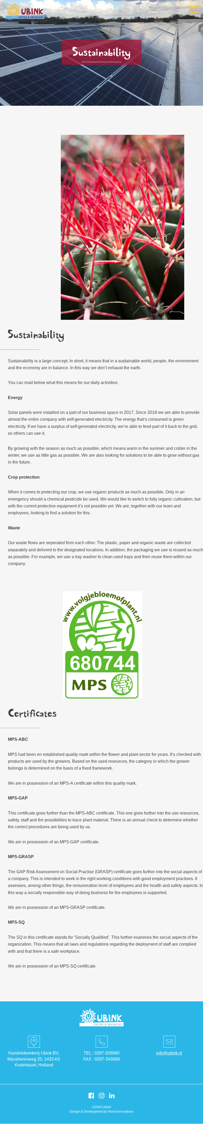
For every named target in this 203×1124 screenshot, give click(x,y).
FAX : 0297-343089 (101, 1059)
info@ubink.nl (169, 1053)
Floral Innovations (120, 1112)
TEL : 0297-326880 (101, 1053)
